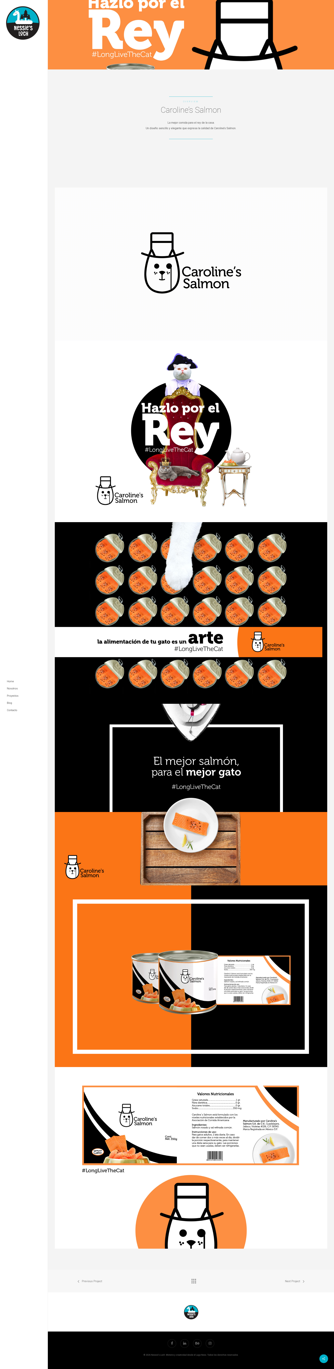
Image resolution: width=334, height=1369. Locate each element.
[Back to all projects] (193, 1280)
